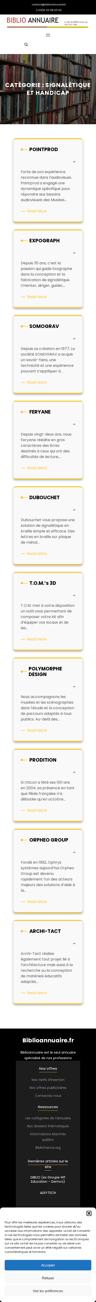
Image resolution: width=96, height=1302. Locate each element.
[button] (89, 1213)
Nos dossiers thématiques (48, 1126)
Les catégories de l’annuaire (48, 1118)
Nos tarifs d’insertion (48, 1079)
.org (58, 1147)
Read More (37, 211)
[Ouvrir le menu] (48, 35)
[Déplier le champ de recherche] (26, 46)
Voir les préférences (48, 1291)
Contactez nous (48, 1095)
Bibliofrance (45, 1147)
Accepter (48, 1265)
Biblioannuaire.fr (48, 1040)
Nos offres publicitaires (48, 1087)
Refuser (48, 1278)
